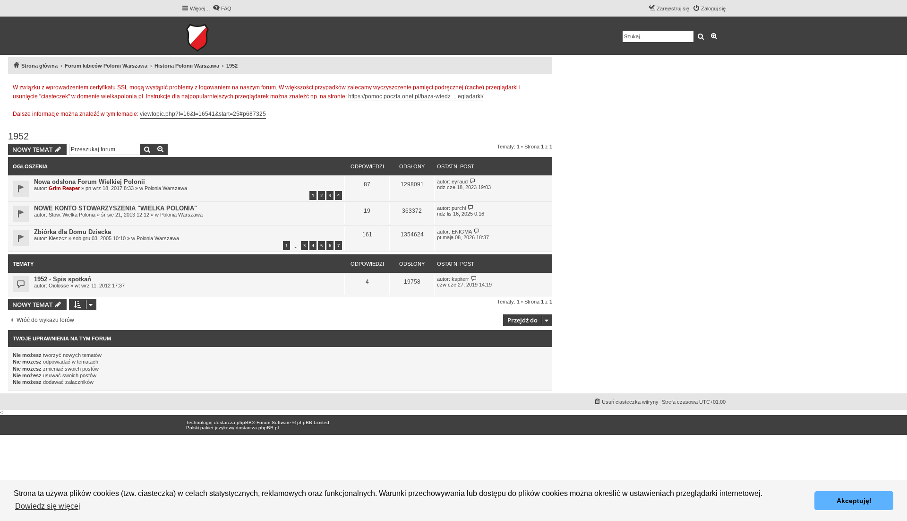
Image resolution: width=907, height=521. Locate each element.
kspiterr (460, 279)
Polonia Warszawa (166, 188)
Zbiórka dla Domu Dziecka (72, 231)
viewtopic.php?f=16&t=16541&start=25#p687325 (203, 114)
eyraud (460, 181)
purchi (459, 208)
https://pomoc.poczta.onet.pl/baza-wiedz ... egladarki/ (415, 96)
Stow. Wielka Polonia (72, 214)
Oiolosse (59, 285)
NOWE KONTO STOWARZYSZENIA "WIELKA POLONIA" (115, 208)
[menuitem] (222, 8)
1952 (18, 136)
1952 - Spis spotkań (62, 279)
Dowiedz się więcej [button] (47, 506)
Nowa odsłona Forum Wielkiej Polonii (89, 181)
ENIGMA (462, 231)
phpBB (244, 422)
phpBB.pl (268, 427)
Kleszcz (58, 238)
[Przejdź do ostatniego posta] (472, 181)
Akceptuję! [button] (854, 500)
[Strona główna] (226, 35)
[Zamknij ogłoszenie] (545, 86)
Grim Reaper (64, 188)
